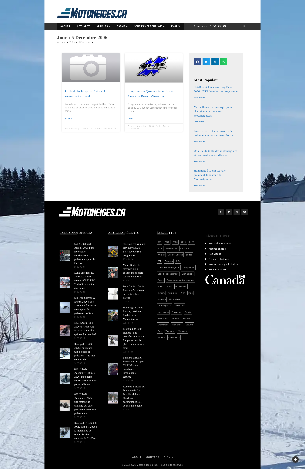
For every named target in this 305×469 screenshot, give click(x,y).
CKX (178, 261)
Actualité (83, 26)
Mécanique (180, 306)
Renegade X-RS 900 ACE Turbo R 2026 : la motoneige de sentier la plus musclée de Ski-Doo (85, 431)
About (137, 457)
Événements (174, 337)
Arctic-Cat (184, 248)
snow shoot (177, 325)
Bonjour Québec (175, 255)
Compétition (189, 267)
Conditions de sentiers (168, 274)
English (176, 26)
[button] (197, 61)
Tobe (160, 331)
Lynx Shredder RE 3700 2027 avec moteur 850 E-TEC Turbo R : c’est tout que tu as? (84, 280)
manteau (162, 299)
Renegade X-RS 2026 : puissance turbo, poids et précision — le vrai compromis (84, 352)
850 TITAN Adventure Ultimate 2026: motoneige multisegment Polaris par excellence (85, 377)
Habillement (181, 287)
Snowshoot (163, 325)
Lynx (190, 293)
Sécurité (189, 325)
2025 (191, 242)
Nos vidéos (215, 253)
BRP (160, 261)
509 (159, 242)
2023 (175, 242)
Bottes (189, 255)
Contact (152, 457)
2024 (183, 242)
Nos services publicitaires (223, 264)
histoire (161, 293)
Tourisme (170, 331)
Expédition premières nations (180, 280)
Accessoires (171, 248)
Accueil (65, 26)
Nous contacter (217, 269)
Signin (169, 457)
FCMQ (160, 287)
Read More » (199, 98)
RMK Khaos (163, 318)
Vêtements (182, 331)
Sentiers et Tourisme (148, 26)
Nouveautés (163, 312)
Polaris (188, 312)
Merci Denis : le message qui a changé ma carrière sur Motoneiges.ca (213, 111)
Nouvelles (176, 312)
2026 (160, 248)
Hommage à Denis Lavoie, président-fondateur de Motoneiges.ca (210, 175)
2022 (167, 242)
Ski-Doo (186, 318)
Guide (169, 287)
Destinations (187, 274)
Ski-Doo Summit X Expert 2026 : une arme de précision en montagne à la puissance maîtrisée (85, 305)
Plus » (68, 118)
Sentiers (175, 318)
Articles (102, 26)
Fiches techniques (219, 259)
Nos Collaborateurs (220, 243)
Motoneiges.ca (164, 306)
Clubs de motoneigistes (169, 267)
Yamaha (161, 337)
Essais (121, 26)
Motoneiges (174, 299)
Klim (183, 293)
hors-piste (172, 293)
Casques (169, 261)
